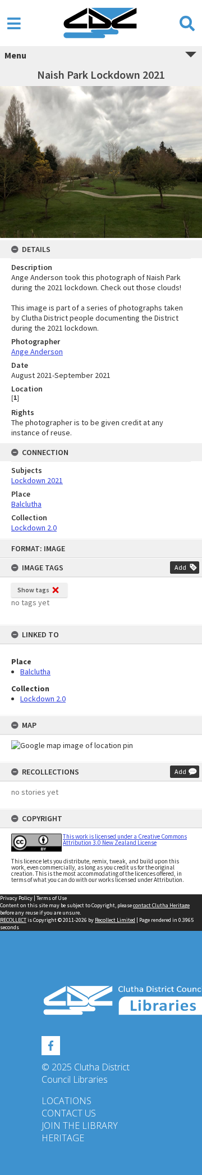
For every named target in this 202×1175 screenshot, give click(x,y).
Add (180, 567)
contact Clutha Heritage (161, 905)
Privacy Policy (16, 898)
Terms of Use (51, 898)
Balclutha (35, 672)
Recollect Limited (115, 920)
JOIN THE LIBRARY (80, 1125)
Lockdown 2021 (37, 480)
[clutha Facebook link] (51, 1044)
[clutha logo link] (101, 1000)
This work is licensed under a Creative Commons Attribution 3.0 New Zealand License (125, 839)
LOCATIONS (66, 1101)
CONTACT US (69, 1113)
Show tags (33, 590)
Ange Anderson (37, 351)
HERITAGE (63, 1138)
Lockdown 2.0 (43, 699)
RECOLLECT (13, 920)
